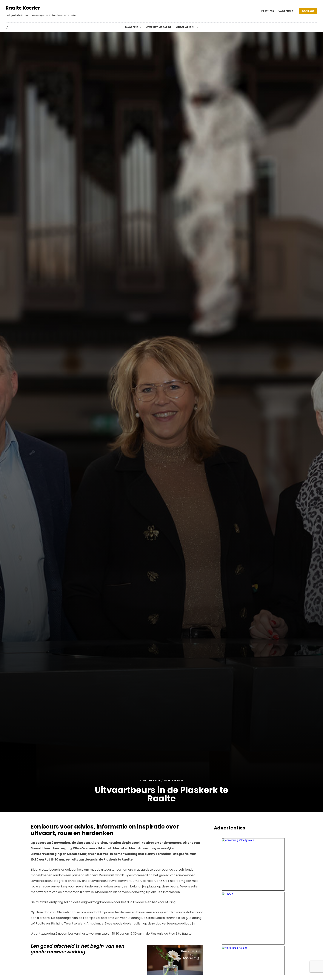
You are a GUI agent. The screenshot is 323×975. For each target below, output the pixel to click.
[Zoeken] (7, 27)
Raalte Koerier (23, 8)
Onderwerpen (185, 27)
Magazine (131, 27)
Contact (308, 11)
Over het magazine (158, 27)
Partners (267, 11)
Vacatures (286, 11)
